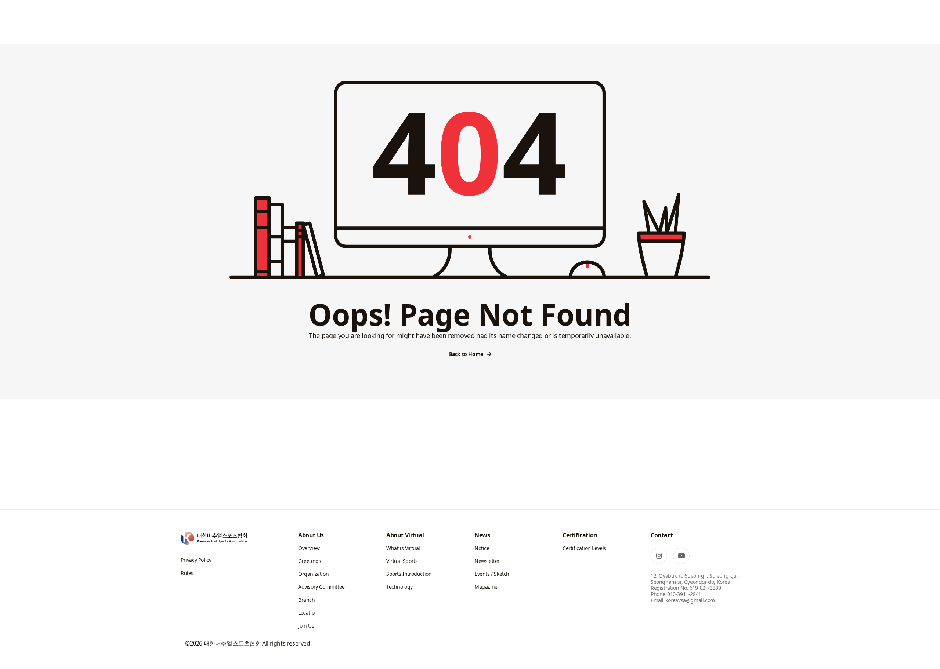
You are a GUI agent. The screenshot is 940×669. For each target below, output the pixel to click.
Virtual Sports (401, 560)
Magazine (486, 586)
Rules (187, 573)
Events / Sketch (491, 573)
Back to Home (466, 353)
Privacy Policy (196, 559)
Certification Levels (584, 548)
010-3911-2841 (684, 593)
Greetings (309, 560)
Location (308, 612)
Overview (309, 548)
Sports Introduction (408, 573)
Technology (399, 586)
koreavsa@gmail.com (690, 600)
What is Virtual (403, 548)
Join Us (306, 625)
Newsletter (487, 560)
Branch (306, 599)
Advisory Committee (321, 586)
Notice (481, 548)
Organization (313, 573)
